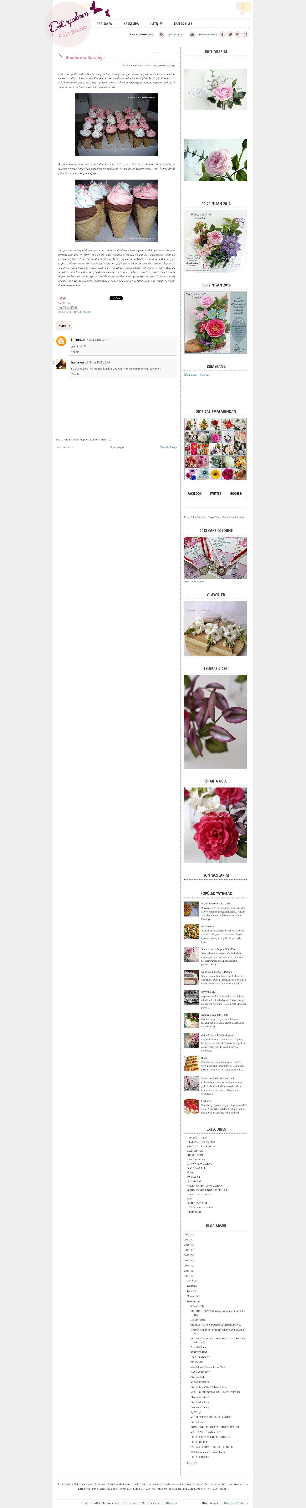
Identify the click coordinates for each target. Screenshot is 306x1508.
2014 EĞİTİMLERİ (197, 1137)
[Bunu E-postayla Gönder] (60, 308)
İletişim (156, 23)
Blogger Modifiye (236, 1503)
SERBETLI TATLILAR (199, 1194)
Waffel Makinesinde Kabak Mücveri (208, 1451)
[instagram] (245, 37)
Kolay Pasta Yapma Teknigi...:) (216, 971)
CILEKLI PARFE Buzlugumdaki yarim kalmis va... (215, 1324)
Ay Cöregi (195, 1412)
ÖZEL (190, 1172)
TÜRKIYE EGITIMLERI (200, 1207)
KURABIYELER (82, 312)
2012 (187, 1260)
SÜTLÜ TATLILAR (197, 1203)
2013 (187, 1255)
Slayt (189, 1198)
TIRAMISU (196, 1362)
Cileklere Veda (197, 1377)
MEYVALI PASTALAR (199, 1163)
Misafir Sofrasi (197, 1319)
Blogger (171, 1503)
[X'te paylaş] (68, 308)
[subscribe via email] (202, 37)
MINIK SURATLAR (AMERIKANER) (210, 1417)
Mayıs (190, 1463)
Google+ (236, 493)
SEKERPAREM (198, 1352)
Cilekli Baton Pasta (199, 1402)
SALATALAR (194, 1181)
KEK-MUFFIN (195, 1155)
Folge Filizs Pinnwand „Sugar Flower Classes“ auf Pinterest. (214, 517)
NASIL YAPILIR (196, 1168)
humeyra (77, 362)
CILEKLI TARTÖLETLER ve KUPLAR (210, 1437)
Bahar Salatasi (208, 926)
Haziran (191, 1301)
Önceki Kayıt (168, 447)
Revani (204, 1057)
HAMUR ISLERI (196, 1150)
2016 (187, 1239)
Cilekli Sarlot (196, 1422)
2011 (187, 1265)
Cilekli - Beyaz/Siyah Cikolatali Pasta (208, 1387)
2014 (187, 1249)
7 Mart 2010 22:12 (97, 340)
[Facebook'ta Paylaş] (72, 308)
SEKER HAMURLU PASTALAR (204, 1185)
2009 (187, 1275)
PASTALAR (193, 1176)
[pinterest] (237, 37)
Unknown (78, 340)
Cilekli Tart (206, 1100)
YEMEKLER (194, 1211)
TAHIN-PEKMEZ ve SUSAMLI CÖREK (211, 1446)
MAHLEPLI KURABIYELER (205, 1432)
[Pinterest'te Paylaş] (76, 308)
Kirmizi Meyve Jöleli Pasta (214, 1014)
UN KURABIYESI (200, 1357)
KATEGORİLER (183, 23)
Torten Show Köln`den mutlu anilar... (219, 1078)
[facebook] (222, 37)
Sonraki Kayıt (65, 447)
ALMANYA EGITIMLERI (201, 1141)
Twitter (215, 493)
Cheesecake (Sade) (199, 1397)
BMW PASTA (208, 992)
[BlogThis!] (64, 308)
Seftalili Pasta (197, 1305)
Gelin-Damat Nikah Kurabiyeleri (217, 1035)
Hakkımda (131, 23)
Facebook (195, 493)
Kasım (190, 1285)
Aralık (190, 1280)
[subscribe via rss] (171, 37)
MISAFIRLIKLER (200, 1382)
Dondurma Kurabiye (200, 1407)
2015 (187, 1244)
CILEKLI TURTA (199, 1456)
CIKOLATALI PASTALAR (201, 1146)
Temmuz (191, 1296)
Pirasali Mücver (198, 1347)
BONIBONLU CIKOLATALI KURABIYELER (214, 1427)
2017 (187, 1234)
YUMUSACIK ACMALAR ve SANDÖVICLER (215, 1392)
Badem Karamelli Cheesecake (215, 903)
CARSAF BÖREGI (200, 1372)
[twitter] (230, 37)
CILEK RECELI (198, 1442)
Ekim (190, 1290)
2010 (187, 1270)
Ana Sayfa (104, 23)
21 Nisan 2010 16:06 (97, 362)
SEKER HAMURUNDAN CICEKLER (207, 1190)
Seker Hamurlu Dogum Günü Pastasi (219, 949)
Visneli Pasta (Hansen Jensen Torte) (208, 1367)
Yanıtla (75, 351)
